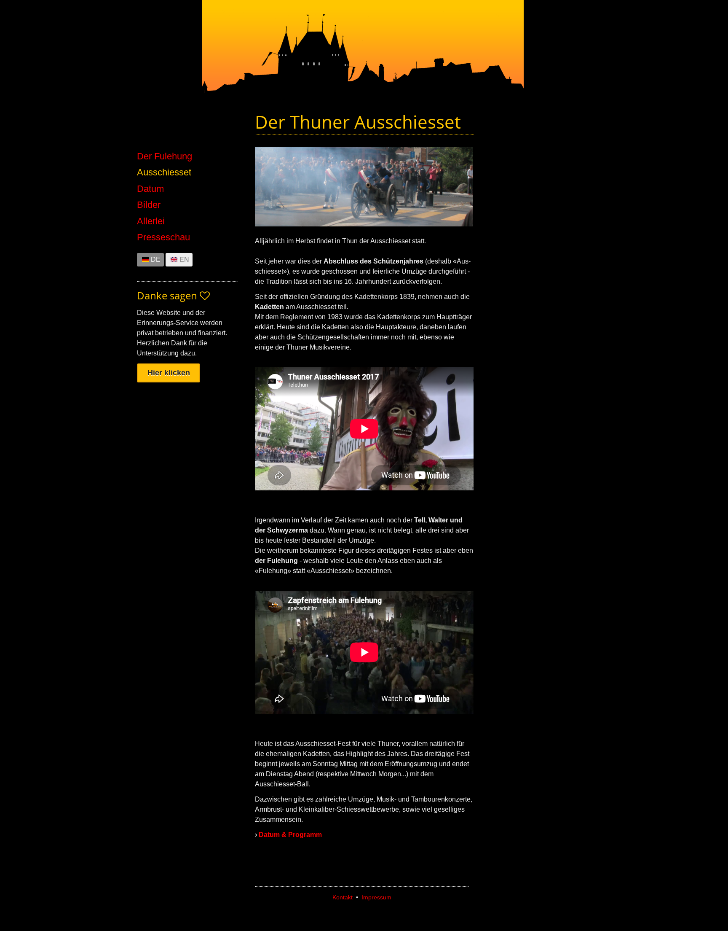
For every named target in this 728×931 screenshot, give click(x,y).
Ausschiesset (164, 172)
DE (156, 259)
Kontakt (342, 897)
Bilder (149, 205)
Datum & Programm (290, 834)
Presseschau (163, 237)
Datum (150, 189)
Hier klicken (168, 373)
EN (184, 259)
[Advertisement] (541, 274)
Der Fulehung (164, 156)
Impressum (376, 897)
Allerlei (151, 221)
